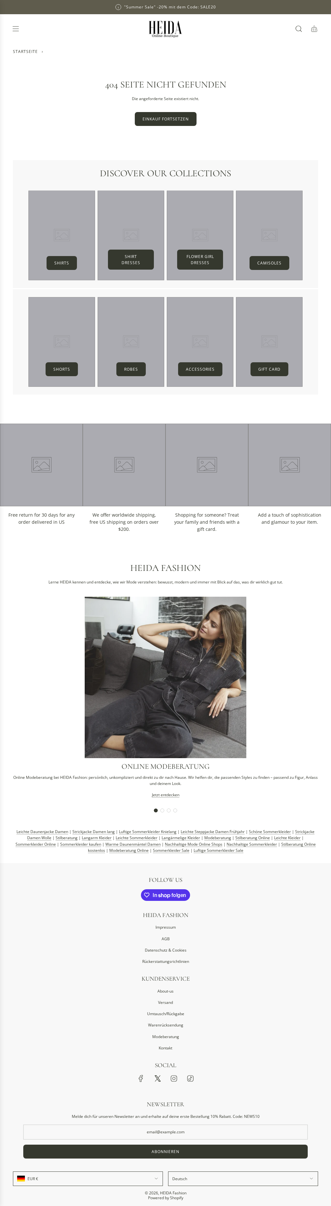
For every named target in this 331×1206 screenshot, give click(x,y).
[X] (157, 1078)
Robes (131, 369)
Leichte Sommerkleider (136, 837)
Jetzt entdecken (165, 795)
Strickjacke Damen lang (93, 831)
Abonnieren (165, 1151)
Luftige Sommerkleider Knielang (147, 831)
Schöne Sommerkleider (270, 831)
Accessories (200, 369)
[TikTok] (190, 1078)
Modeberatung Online (129, 850)
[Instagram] (174, 1078)
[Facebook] (141, 1078)
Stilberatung (67, 837)
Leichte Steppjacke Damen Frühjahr (213, 831)
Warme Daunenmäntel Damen (133, 844)
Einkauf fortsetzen (166, 119)
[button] (156, 810)
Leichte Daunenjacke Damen (42, 831)
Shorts (61, 369)
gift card (269, 369)
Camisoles (269, 263)
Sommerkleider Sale (171, 850)
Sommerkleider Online (36, 844)
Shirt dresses (131, 259)
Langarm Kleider (97, 837)
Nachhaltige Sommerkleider (252, 844)
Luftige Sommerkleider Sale (218, 850)
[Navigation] (15, 28)
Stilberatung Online (252, 837)
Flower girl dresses (200, 259)
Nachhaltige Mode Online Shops (193, 844)
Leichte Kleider (287, 837)
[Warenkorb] (314, 28)
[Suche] (298, 28)
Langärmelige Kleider (181, 837)
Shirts (61, 263)
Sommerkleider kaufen (80, 844)
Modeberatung (217, 837)
